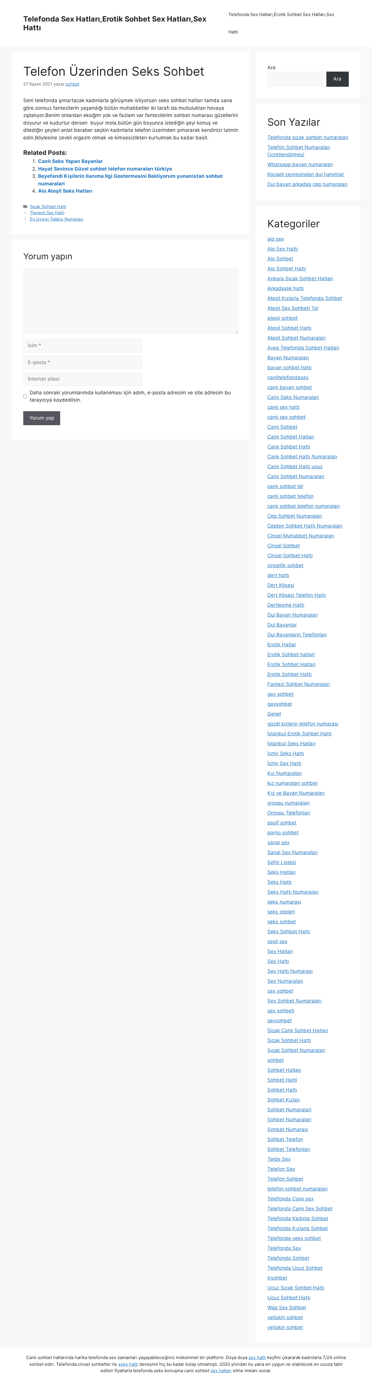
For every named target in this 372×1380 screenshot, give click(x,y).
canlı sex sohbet (286, 417)
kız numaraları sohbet (292, 783)
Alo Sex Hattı (282, 249)
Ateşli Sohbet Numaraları (296, 338)
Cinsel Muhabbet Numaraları (300, 536)
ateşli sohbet (282, 318)
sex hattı (257, 1357)
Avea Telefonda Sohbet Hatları (303, 348)
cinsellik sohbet (285, 565)
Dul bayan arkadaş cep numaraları (307, 184)
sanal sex (278, 842)
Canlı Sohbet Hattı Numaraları (302, 457)
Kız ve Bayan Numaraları (296, 793)
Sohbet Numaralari (289, 1110)
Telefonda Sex (284, 1248)
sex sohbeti (280, 1011)
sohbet (275, 1060)
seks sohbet (281, 922)
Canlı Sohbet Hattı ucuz (295, 466)
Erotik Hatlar (281, 645)
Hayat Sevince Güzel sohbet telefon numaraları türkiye (105, 169)
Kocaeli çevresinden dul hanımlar (305, 174)
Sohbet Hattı (282, 1090)
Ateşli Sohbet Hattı (289, 328)
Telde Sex (279, 1159)
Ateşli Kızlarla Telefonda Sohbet (304, 298)
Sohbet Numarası (287, 1129)
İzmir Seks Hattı (285, 753)
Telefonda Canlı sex (290, 1199)
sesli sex (277, 941)
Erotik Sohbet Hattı (289, 674)
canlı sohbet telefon (290, 496)
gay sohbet (280, 694)
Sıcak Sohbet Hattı (48, 206)
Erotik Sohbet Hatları (291, 664)
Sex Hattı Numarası (290, 971)
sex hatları (221, 1370)
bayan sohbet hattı (289, 367)
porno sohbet (282, 833)
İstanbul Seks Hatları (291, 743)
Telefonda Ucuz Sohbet (295, 1268)
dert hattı (278, 575)
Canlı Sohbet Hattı (288, 447)
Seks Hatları (281, 872)
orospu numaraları (288, 803)
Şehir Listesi (281, 862)
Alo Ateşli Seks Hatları (65, 191)
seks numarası (284, 902)
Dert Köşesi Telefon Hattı (296, 595)
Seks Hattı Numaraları (293, 892)
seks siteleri (281, 912)
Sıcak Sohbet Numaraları (296, 1050)
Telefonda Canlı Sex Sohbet (299, 1209)
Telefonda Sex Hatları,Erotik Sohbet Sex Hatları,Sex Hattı (281, 23)
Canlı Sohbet (282, 427)
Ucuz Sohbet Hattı (288, 1298)
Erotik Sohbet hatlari (291, 654)
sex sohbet (280, 991)
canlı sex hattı (283, 407)
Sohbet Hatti (282, 1080)
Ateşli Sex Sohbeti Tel (292, 308)
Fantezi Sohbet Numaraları (298, 684)
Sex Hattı (278, 961)
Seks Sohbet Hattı (288, 931)
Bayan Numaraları (288, 358)
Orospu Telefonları (288, 813)
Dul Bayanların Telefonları (297, 635)
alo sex (275, 239)
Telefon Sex (281, 1169)
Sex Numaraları (285, 981)
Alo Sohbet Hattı (286, 269)
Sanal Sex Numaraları (292, 852)
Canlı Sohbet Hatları (290, 437)
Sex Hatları (280, 951)
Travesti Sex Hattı (47, 212)
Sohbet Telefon (285, 1139)
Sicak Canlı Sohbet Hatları (297, 1030)
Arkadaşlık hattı (285, 288)
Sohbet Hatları (284, 1070)
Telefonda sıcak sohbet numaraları (307, 137)
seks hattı (128, 1364)
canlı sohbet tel (285, 486)
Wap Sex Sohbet (286, 1307)
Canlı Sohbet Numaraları (295, 476)
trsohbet (277, 1278)
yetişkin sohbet (285, 1327)
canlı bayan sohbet (289, 387)
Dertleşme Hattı (285, 605)
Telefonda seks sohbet (294, 1238)
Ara (271, 67)
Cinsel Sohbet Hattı (290, 555)
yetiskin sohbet (285, 1317)
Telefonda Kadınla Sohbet (297, 1218)
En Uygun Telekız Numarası (56, 219)
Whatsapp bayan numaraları (300, 164)
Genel (274, 714)
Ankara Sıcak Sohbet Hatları (300, 278)
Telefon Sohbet (285, 1179)
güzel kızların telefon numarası (302, 724)
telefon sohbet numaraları (297, 1189)
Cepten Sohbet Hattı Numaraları (304, 526)
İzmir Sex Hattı (284, 763)
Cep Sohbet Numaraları (294, 516)
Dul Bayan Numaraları (292, 615)
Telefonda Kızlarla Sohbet (297, 1228)
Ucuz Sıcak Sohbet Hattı (295, 1288)
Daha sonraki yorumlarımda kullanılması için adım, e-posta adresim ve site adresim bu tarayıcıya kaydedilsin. (130, 396)
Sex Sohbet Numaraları (294, 1001)
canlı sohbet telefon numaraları (303, 506)
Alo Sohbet (280, 259)
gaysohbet (279, 704)
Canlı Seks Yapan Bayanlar (70, 161)
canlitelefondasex (288, 377)
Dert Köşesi (280, 585)
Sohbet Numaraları (289, 1119)
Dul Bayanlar (282, 625)
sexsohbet (279, 1021)
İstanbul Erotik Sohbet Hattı (299, 734)
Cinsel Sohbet (283, 546)
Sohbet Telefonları (288, 1149)
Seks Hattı (279, 882)
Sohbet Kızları (283, 1100)
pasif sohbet (281, 823)
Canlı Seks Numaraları (293, 397)
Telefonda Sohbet (288, 1258)
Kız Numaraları (284, 773)
